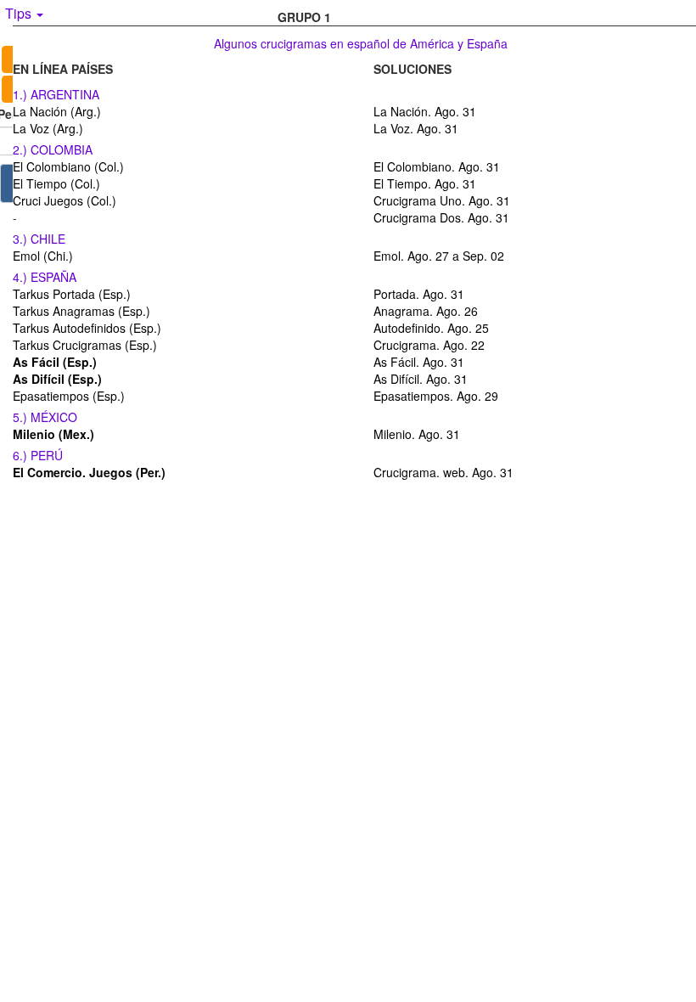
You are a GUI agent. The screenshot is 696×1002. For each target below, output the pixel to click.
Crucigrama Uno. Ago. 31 (441, 200)
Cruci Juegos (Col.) (64, 200)
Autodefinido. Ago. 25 (431, 327)
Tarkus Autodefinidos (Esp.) (87, 327)
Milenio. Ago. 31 (416, 433)
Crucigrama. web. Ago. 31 (443, 472)
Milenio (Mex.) (53, 433)
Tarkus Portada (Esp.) (72, 293)
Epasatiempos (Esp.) (69, 395)
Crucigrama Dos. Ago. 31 (441, 217)
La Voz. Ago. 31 (415, 128)
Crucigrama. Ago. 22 (429, 344)
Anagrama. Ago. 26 (425, 310)
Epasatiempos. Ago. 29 (435, 395)
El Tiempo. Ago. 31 (424, 183)
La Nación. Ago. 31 (424, 111)
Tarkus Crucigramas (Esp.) (85, 344)
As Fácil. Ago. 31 (418, 361)
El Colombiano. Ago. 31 (436, 166)
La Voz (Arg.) (48, 128)
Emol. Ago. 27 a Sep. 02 (438, 255)
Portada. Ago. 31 (418, 293)
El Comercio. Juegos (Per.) (89, 472)
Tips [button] (20, 13)
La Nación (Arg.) (57, 111)
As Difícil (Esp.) (57, 378)
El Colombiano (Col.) (68, 166)
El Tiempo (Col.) (56, 183)
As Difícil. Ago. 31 (420, 378)
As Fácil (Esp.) (55, 361)
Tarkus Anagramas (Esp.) (81, 310)
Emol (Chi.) (43, 255)
